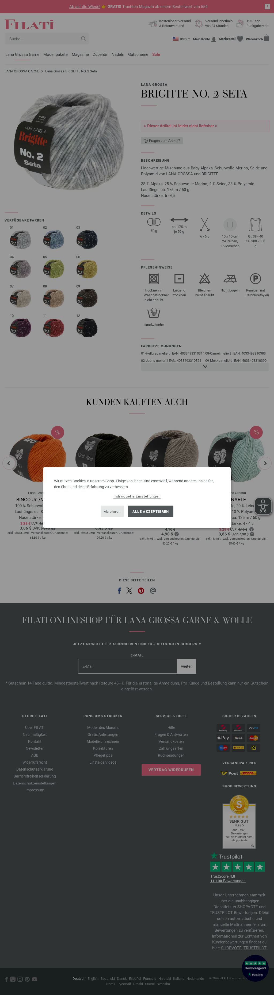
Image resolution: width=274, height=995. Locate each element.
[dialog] (137, 497)
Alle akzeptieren (150, 511)
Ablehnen (112, 511)
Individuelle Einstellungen (137, 496)
